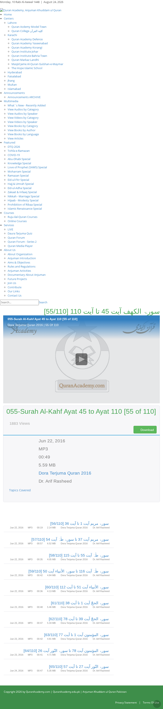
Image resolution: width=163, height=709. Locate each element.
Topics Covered (20, 490)
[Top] (157, 704)
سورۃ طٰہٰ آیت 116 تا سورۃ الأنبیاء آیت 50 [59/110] (68, 571)
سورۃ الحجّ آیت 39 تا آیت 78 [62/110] (79, 619)
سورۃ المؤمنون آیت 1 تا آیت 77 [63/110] (76, 635)
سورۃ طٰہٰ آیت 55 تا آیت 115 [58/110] (79, 555)
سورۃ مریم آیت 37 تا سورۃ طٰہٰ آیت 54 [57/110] (70, 539)
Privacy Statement (126, 702)
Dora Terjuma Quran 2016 (65, 473)
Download (147, 430)
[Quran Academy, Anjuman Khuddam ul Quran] (30, 10)
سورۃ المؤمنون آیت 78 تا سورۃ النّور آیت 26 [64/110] (66, 651)
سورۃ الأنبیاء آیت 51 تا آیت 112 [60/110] (77, 587)
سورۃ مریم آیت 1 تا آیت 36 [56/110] (79, 523)
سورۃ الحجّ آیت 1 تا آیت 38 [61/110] (80, 603)
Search (43, 302)
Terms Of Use (151, 702)
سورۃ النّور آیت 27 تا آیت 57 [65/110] (79, 666)
